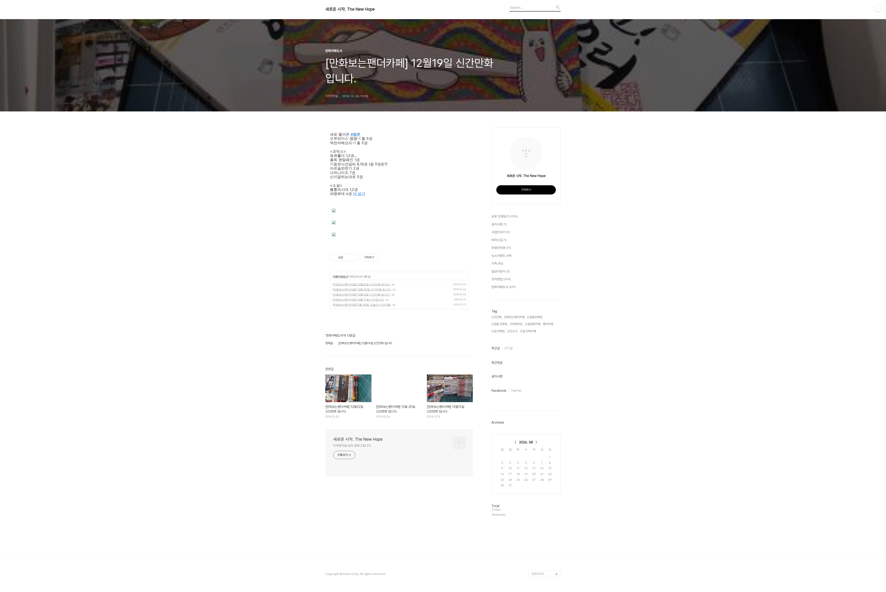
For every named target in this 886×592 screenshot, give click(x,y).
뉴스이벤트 (501, 255)
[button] (359, 193)
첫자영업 (501, 279)
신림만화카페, (533, 324)
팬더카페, (548, 324)
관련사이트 (537, 574)
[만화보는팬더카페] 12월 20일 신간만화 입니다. (361, 289)
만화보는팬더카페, (514, 317)
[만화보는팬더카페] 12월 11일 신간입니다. (358, 299)
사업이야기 (500, 232)
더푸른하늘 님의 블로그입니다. (352, 445)
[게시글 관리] (353, 257)
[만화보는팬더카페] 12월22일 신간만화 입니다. (361, 284)
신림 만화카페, (528, 331)
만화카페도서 (340, 276)
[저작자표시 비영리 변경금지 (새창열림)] (384, 257)
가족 (497, 263)
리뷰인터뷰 (501, 248)
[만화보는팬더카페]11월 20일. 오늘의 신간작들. (361, 304)
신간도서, (512, 331)
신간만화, (496, 317)
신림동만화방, (535, 317)
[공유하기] (347, 257)
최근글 (495, 348)
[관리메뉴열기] (877, 8)
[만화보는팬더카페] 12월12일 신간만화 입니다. (361, 294)
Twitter (516, 390)
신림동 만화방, (499, 324)
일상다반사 (500, 271)
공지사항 (498, 224)
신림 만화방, (498, 331)
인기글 (508, 348)
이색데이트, (516, 324)
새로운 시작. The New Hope (350, 9)
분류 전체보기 (504, 216)
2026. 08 (526, 442)
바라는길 (498, 240)
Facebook (498, 390)
